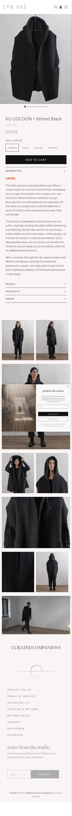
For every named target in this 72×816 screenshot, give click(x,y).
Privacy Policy (19, 689)
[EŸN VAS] (27, 7)
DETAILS (11, 283)
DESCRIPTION (14, 170)
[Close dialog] (68, 386)
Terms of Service (21, 696)
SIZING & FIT (13, 291)
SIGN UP (45, 774)
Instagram (16, 728)
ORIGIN (10, 298)
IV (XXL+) (52, 147)
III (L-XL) (38, 147)
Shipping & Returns (23, 709)
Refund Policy (19, 715)
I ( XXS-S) (12, 147)
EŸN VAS (21, 792)
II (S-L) (25, 147)
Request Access (53, 414)
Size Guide (12, 131)
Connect (14, 721)
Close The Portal (53, 419)
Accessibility (18, 702)
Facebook (15, 734)
